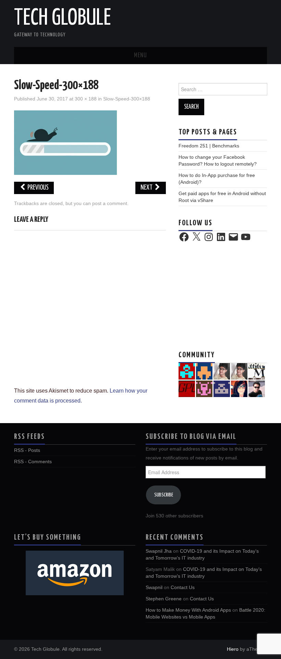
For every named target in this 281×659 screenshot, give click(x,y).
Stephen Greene (164, 598)
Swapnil (154, 587)
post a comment (109, 203)
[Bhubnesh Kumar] (187, 371)
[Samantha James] (239, 388)
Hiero (233, 649)
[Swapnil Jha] (221, 371)
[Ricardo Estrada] (187, 388)
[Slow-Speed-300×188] (65, 142)
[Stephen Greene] (239, 371)
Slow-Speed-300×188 (126, 98)
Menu (140, 55)
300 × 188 (86, 98)
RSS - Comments (33, 461)
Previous (37, 187)
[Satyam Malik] (204, 371)
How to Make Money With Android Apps (188, 610)
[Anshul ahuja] (256, 371)
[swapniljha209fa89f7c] (221, 388)
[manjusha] (204, 388)
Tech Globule (62, 18)
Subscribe (163, 495)
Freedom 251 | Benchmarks (209, 145)
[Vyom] (256, 388)
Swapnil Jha (159, 551)
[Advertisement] (223, 295)
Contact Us (183, 587)
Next (147, 187)
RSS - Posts (27, 450)
